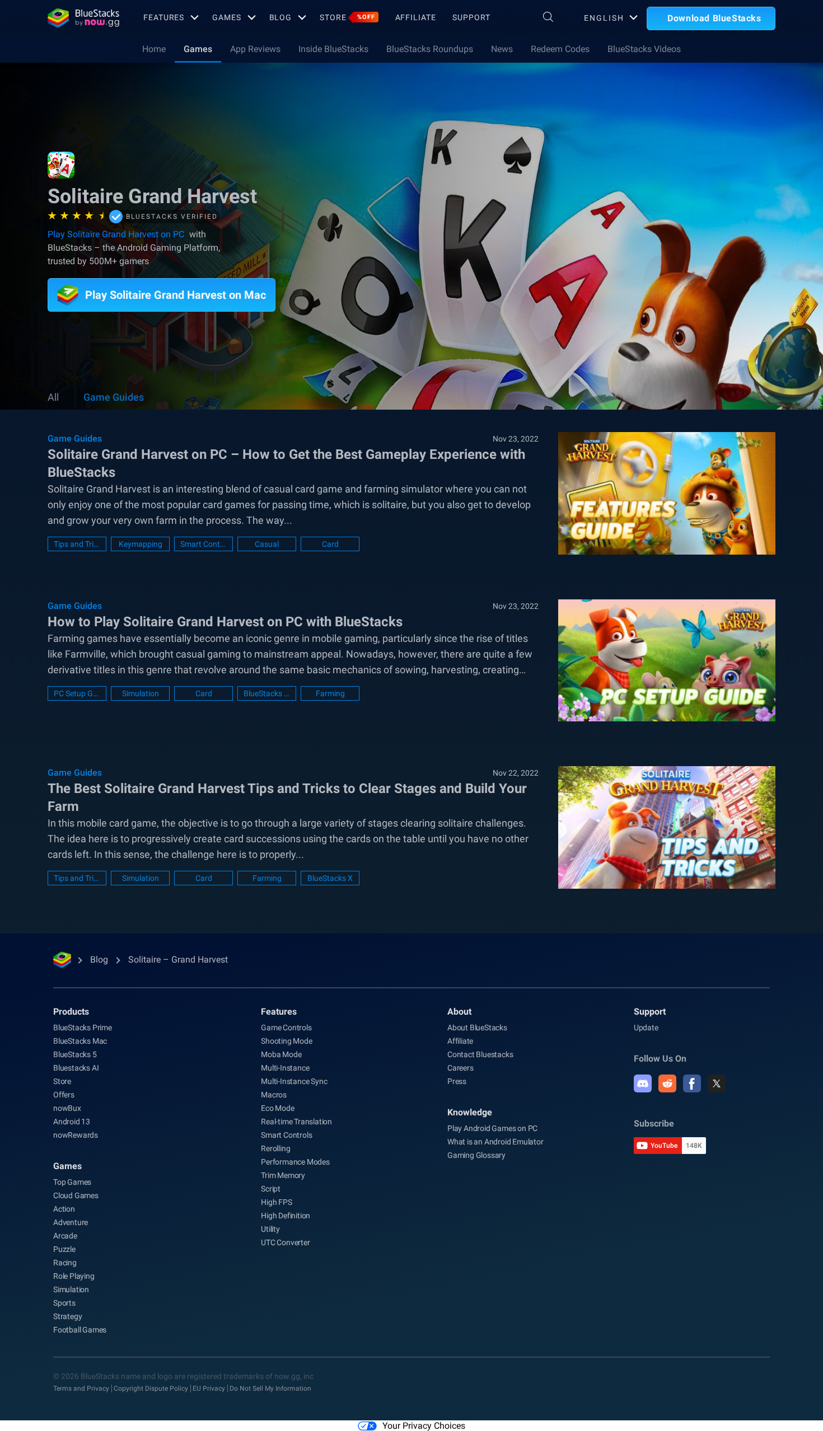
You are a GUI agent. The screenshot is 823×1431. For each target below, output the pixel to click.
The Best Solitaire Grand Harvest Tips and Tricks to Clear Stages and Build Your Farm (287, 797)
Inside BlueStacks (333, 49)
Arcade (65, 1235)
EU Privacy (209, 1388)
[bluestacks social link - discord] (643, 1083)
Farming (330, 693)
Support (471, 17)
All (53, 397)
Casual (267, 543)
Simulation (140, 693)
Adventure (70, 1222)
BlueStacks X (330, 878)
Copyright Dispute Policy (151, 1388)
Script (270, 1188)
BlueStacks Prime (82, 1027)
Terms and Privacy (81, 1388)
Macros (274, 1094)
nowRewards (75, 1134)
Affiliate (415, 17)
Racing (65, 1262)
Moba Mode (281, 1054)
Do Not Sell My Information (270, 1388)
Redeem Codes (560, 49)
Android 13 (71, 1121)
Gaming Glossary (476, 1155)
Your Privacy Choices (423, 1425)
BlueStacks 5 (75, 1054)
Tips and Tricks (77, 543)
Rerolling (275, 1148)
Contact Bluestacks (480, 1054)
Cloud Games (76, 1195)
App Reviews (255, 49)
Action (64, 1208)
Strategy (67, 1316)
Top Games (72, 1181)
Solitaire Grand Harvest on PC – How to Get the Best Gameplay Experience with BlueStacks (286, 463)
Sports (64, 1302)
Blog (280, 17)
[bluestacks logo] (83, 18)
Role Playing (74, 1276)
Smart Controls (203, 543)
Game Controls (286, 1027)
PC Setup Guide (77, 693)
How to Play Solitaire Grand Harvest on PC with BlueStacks (225, 622)
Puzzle (64, 1249)
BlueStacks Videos (644, 49)
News (502, 49)
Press (456, 1081)
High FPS (276, 1202)
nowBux (67, 1108)
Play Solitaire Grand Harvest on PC (116, 234)
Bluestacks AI (76, 1067)
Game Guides (113, 397)
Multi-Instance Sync (294, 1081)
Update (646, 1027)
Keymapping (140, 543)
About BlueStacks (477, 1027)
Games (226, 17)
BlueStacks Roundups (429, 49)
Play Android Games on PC (492, 1128)
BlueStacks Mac (80, 1040)
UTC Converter (285, 1242)
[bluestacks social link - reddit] (667, 1083)
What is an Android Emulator (495, 1141)
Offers (63, 1094)
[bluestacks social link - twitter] (717, 1083)
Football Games (79, 1329)
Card (330, 543)
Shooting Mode (286, 1040)
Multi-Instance (285, 1067)
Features (163, 17)
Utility (270, 1228)
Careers (460, 1067)
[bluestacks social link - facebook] (692, 1083)
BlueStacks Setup (267, 693)
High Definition (285, 1215)
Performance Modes (295, 1161)
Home (154, 49)
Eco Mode (277, 1108)
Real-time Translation (296, 1121)
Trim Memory (283, 1175)
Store (347, 17)
